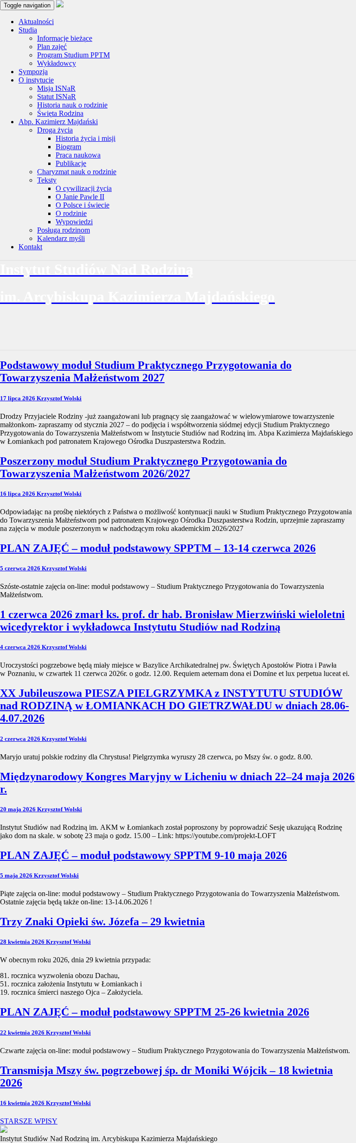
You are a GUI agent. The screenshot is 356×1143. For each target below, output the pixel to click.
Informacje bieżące (64, 38)
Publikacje (71, 163)
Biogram (68, 147)
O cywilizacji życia (84, 188)
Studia (28, 30)
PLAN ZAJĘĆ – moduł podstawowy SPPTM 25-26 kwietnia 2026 (154, 1012)
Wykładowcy (56, 63)
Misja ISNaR (56, 88)
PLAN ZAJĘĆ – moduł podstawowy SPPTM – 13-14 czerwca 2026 (158, 548)
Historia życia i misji (85, 138)
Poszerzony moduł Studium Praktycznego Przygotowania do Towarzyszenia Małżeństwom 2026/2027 (143, 467)
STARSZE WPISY (28, 1121)
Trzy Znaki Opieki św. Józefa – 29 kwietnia (102, 922)
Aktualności (36, 21)
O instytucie (36, 80)
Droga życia (55, 130)
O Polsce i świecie (82, 205)
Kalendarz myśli (61, 238)
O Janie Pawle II (80, 197)
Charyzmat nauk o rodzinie (76, 172)
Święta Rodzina (60, 113)
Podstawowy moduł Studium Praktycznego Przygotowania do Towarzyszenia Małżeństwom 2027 (146, 371)
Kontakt (30, 247)
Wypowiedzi (74, 222)
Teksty (47, 180)
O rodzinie (71, 213)
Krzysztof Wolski (59, 398)
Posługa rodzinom (63, 230)
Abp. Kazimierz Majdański (58, 122)
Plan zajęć (52, 47)
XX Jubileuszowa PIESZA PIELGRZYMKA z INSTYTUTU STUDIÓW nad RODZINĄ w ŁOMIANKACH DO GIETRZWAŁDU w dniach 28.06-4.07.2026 (174, 705)
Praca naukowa (78, 155)
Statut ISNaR (56, 97)
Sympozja (33, 72)
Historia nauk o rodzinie (72, 105)
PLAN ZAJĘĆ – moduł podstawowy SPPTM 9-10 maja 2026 (143, 855)
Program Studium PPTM (73, 55)
